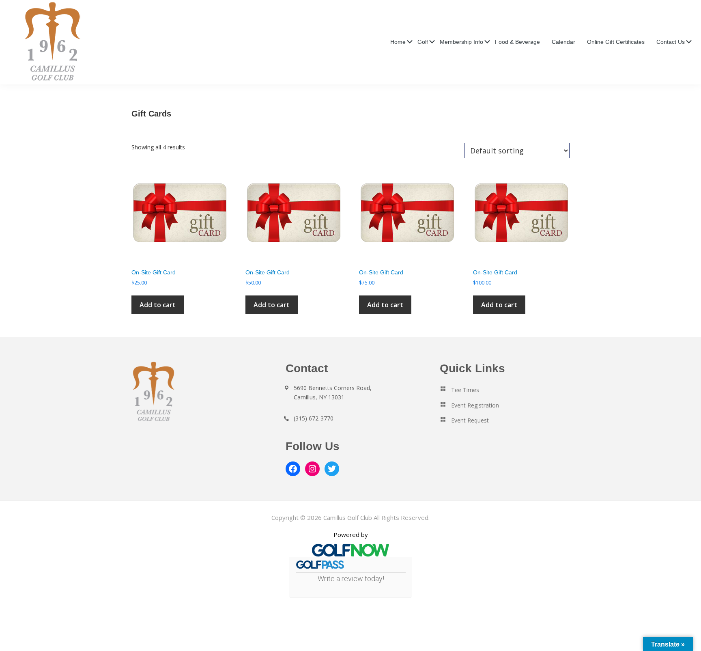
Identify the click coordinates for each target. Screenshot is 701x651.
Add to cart (158, 304)
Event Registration (475, 405)
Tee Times (465, 390)
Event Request (470, 420)
